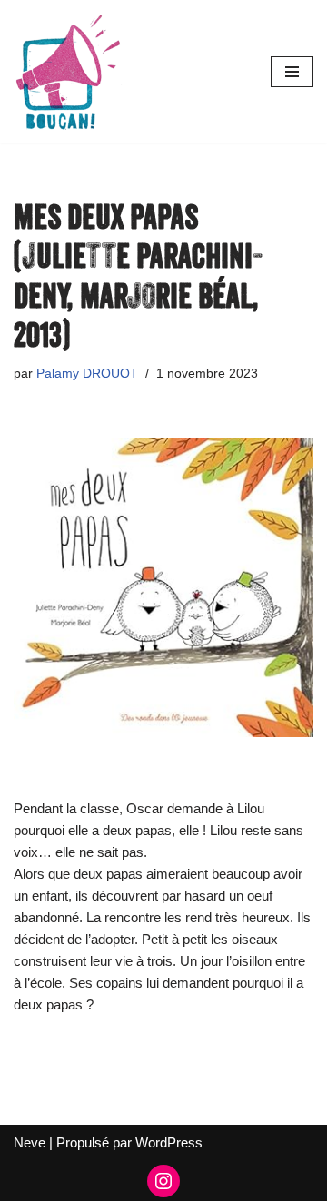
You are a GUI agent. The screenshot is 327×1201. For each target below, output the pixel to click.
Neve (29, 1142)
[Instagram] (163, 1181)
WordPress (169, 1142)
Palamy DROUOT (87, 373)
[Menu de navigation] (292, 71)
